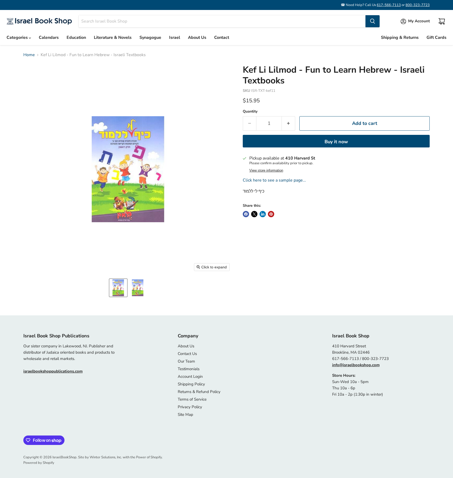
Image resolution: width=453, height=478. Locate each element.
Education (76, 37)
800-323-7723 (418, 5)
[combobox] (222, 21)
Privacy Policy (190, 407)
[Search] (372, 21)
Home (29, 54)
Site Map (185, 414)
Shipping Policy (191, 384)
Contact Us (187, 353)
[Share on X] (254, 214)
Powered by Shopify (38, 462)
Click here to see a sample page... (274, 180)
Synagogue (150, 37)
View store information (266, 170)
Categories (18, 37)
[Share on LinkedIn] (263, 214)
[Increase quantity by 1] (288, 123)
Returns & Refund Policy (199, 391)
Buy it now (336, 142)
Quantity (250, 111)
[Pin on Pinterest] (271, 214)
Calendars (49, 37)
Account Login (190, 376)
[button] (118, 288)
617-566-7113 (389, 5)
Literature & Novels (113, 37)
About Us (197, 37)
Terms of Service (192, 399)
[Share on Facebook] (246, 214)
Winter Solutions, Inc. (106, 457)
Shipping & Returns (400, 37)
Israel (174, 37)
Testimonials (188, 368)
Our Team (186, 361)
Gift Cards (436, 37)
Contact (221, 37)
